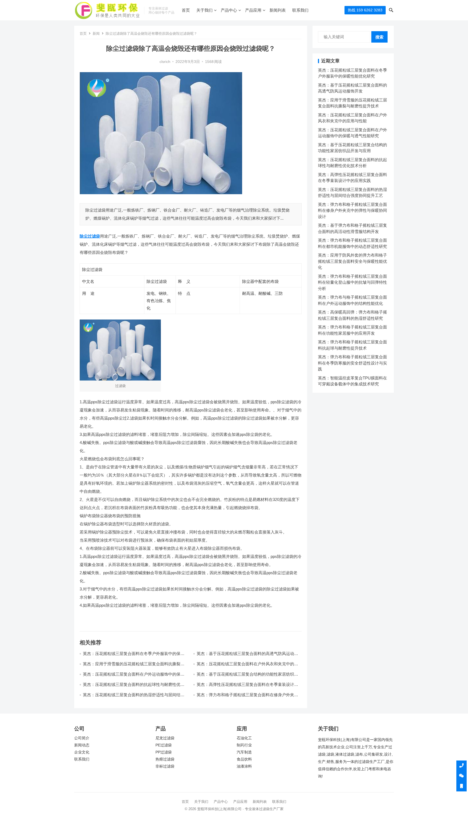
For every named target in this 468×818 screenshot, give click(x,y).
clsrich (165, 62)
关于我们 (204, 10)
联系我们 (300, 10)
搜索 (379, 37)
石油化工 (244, 738)
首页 (186, 10)
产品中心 (229, 10)
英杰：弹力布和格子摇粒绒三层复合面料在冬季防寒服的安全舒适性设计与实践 (352, 362)
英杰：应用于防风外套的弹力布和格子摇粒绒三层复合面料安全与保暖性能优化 (352, 261)
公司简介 (81, 738)
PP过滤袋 (163, 752)
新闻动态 (81, 745)
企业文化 (81, 752)
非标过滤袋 (164, 766)
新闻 (96, 33)
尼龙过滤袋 (164, 738)
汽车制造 (244, 752)
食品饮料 (244, 759)
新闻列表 (277, 10)
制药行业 (244, 745)
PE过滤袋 (163, 745)
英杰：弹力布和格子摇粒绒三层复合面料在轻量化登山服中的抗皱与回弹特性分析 (352, 282)
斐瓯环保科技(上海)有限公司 (219, 809)
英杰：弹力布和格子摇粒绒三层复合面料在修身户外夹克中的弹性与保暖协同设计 (352, 210)
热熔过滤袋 (164, 759)
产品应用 (253, 10)
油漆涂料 (244, 766)
